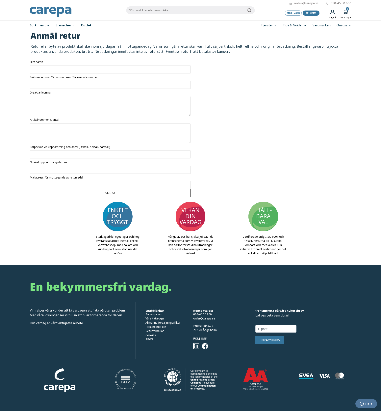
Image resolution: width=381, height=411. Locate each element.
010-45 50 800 (341, 3)
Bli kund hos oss (155, 327)
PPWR (149, 339)
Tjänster (267, 25)
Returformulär (154, 331)
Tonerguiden (153, 314)
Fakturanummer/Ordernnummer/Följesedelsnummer (64, 77)
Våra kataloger (154, 318)
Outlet (86, 25)
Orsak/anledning (40, 92)
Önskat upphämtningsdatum (48, 162)
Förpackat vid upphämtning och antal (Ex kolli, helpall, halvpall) (70, 147)
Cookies (150, 335)
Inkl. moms (293, 13)
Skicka (110, 193)
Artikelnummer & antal (44, 120)
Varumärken (322, 25)
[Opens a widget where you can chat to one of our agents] (366, 404)
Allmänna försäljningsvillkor (162, 322)
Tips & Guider (293, 25)
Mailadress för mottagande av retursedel (56, 177)
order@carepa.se (306, 3)
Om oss (342, 25)
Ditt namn (36, 62)
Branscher (64, 25)
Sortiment (38, 25)
